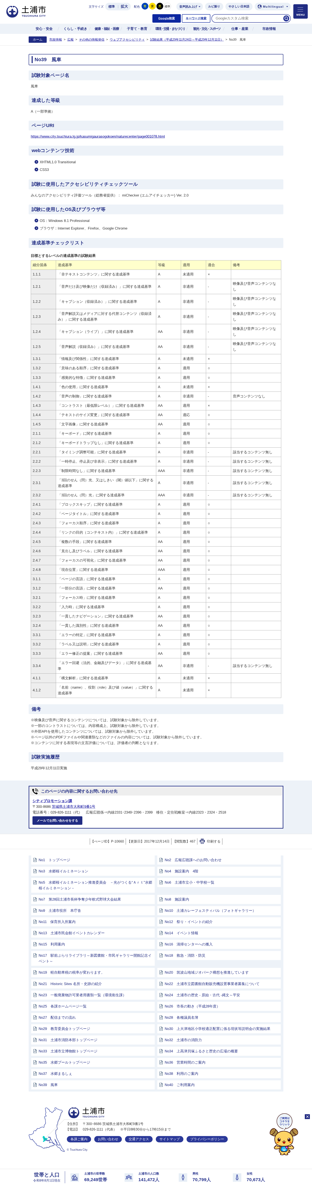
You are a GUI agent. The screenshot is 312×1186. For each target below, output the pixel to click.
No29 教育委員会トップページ (64, 1029)
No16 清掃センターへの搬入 (189, 944)
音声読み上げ (188, 6)
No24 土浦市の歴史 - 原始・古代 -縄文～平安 (202, 995)
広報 (70, 39)
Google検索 (166, 18)
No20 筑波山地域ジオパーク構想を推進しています (207, 972)
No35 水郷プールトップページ (64, 1062)
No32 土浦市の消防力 (183, 1040)
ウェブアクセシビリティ (127, 39)
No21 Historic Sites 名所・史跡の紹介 (70, 984)
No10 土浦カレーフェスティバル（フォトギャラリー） (210, 911)
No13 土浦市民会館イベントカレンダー (72, 933)
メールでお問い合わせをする (57, 820)
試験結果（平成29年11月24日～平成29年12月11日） (187, 39)
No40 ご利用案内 (180, 1085)
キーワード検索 (196, 18)
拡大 (124, 6)
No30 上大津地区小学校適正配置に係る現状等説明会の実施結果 (217, 1029)
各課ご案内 (78, 1139)
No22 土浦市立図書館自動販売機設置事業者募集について (212, 984)
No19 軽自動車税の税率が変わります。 (72, 972)
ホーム (37, 39)
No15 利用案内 (52, 944)
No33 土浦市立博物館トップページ (68, 1051)
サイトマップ (169, 1139)
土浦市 (86, 1112)
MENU (300, 11)
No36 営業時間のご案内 (185, 1062)
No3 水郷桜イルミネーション (63, 871)
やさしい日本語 (239, 6)
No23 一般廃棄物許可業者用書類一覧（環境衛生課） (82, 995)
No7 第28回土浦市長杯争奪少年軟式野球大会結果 (80, 899)
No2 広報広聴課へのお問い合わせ (193, 860)
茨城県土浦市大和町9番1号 (73, 807)
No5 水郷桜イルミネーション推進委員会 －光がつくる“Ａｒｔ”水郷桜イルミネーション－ (95, 885)
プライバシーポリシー (207, 1139)
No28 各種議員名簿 (181, 1018)
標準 (111, 6)
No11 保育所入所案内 (57, 922)
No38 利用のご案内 (181, 1074)
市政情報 (55, 39)
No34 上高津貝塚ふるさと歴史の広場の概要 (201, 1051)
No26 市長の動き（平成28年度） (192, 1006)
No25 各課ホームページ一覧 (63, 1006)
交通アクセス (139, 1139)
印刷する (214, 841)
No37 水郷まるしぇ (55, 1074)
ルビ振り (214, 6)
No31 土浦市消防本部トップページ (68, 1040)
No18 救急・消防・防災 (185, 956)
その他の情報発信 (91, 39)
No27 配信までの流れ (57, 1018)
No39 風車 (48, 1085)
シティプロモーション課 (52, 801)
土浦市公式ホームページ (26, 12)
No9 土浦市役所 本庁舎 (60, 911)
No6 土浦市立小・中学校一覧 (189, 882)
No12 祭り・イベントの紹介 (189, 922)
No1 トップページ (54, 860)
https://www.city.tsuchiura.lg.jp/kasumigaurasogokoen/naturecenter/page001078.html (98, 136)
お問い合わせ (108, 1139)
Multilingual (273, 6)
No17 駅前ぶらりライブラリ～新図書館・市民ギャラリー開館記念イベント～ (95, 958)
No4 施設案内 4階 (181, 871)
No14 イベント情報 (181, 933)
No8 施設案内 (177, 899)
